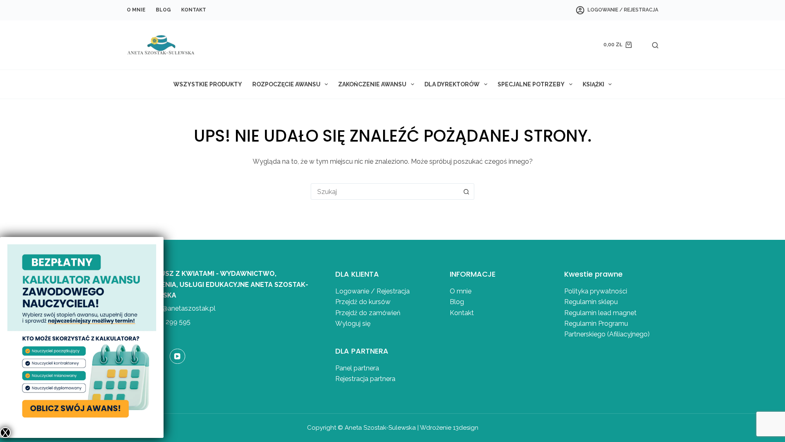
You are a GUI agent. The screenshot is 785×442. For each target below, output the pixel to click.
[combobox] (384, 191)
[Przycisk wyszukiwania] (466, 191)
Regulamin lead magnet (601, 313)
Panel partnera (357, 368)
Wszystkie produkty (207, 84)
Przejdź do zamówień (367, 313)
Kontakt (193, 10)
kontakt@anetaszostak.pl (177, 308)
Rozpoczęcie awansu (286, 84)
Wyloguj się (352, 323)
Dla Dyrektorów (452, 84)
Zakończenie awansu (372, 84)
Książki (593, 84)
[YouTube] (177, 356)
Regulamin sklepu (591, 302)
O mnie (136, 10)
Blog (163, 10)
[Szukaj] (655, 45)
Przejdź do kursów (362, 302)
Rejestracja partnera (365, 379)
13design (465, 427)
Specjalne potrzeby (531, 84)
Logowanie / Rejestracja (372, 291)
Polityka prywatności (595, 291)
